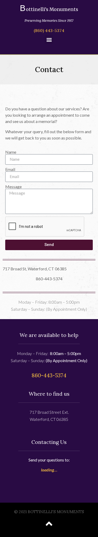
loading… (49, 469)
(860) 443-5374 (49, 30)
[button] (49, 39)
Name (10, 152)
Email (10, 169)
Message (13, 187)
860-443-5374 (49, 375)
